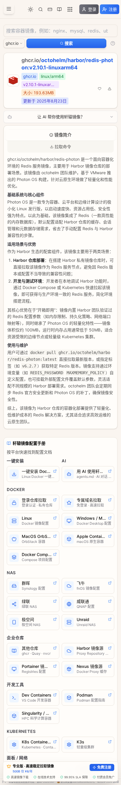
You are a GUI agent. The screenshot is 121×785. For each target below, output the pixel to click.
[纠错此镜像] (109, 89)
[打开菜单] (9, 9)
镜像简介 (63, 135)
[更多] (70, 9)
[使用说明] (112, 43)
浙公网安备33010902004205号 (77, 781)
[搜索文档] (40, 9)
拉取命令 (63, 146)
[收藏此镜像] (99, 89)
